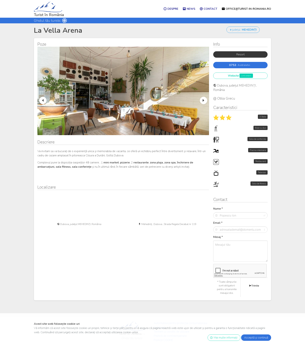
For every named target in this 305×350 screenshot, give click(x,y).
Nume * (218, 209)
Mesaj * (218, 237)
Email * (217, 223)
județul (244, 30)
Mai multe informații (224, 338)
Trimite (255, 285)
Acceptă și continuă (256, 338)
